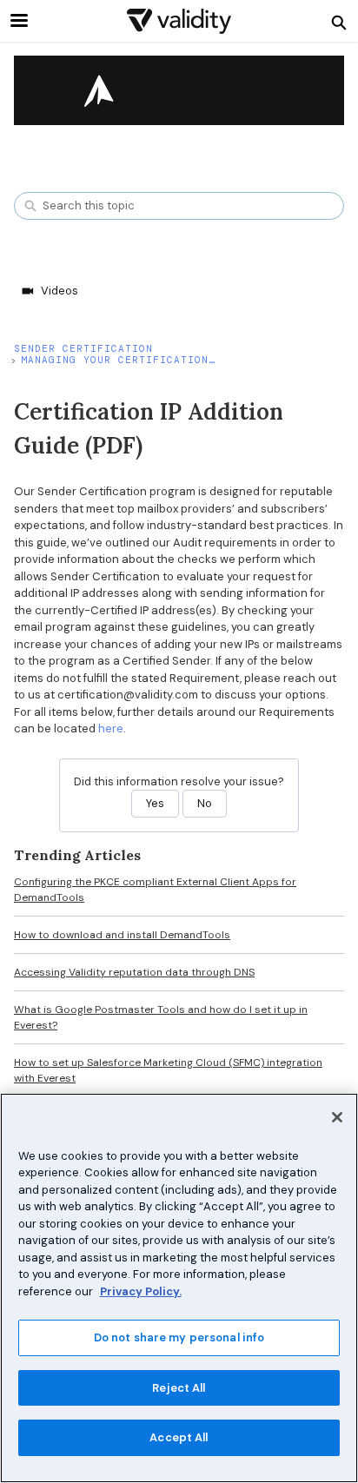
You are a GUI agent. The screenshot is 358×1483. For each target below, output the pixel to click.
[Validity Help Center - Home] (179, 21)
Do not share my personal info (179, 1337)
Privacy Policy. (141, 1291)
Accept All (178, 1437)
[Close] (337, 1117)
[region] (179, 1288)
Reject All (178, 1387)
